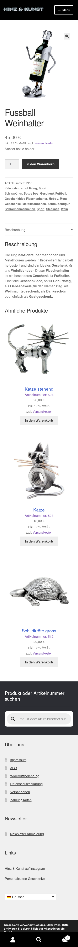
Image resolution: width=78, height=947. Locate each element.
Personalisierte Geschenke (25, 878)
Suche (39, 940)
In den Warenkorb (40, 164)
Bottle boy (31, 193)
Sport (42, 188)
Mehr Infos (53, 925)
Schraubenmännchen (20, 209)
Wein (64, 209)
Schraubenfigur (59, 204)
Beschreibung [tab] (15, 229)
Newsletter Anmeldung (27, 833)
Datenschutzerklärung (26, 783)
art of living (29, 188)
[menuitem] (30, 897)
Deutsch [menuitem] (18, 896)
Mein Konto (13, 940)
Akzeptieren (52, 929)
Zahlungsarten (21, 800)
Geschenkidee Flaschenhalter (26, 198)
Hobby (53, 198)
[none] (30, 897)
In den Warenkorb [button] (39, 420)
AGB (13, 767)
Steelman (52, 209)
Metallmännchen (34, 204)
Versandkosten (44, 143)
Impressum (18, 759)
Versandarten (20, 791)
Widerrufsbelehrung (24, 776)
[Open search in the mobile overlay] (39, 719)
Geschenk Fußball (53, 193)
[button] (67, 36)
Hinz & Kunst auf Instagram (25, 868)
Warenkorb (60, 936)
